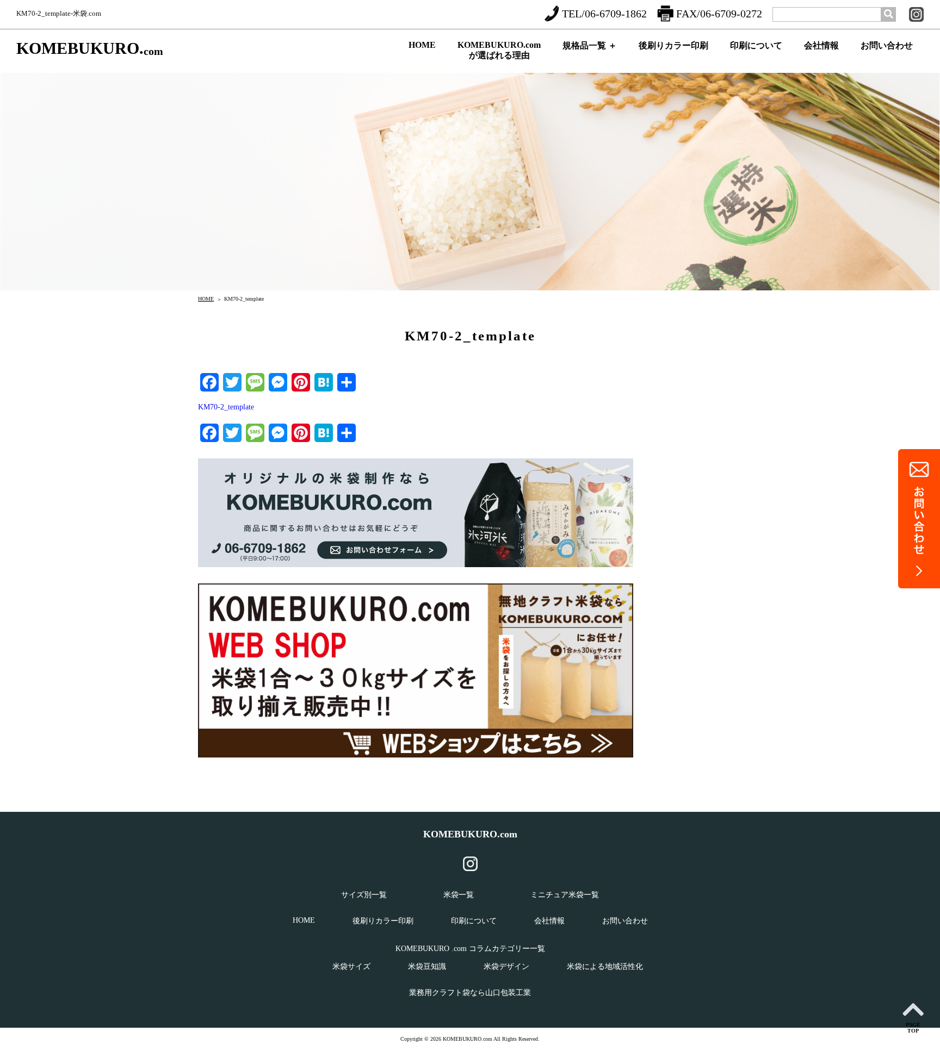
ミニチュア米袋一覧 (564, 895)
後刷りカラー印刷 (673, 45)
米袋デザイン (506, 966)
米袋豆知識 (427, 966)
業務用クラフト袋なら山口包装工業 (470, 993)
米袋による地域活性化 (605, 966)
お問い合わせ (887, 45)
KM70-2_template (226, 407)
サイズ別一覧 (364, 895)
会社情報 (821, 45)
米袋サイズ (351, 966)
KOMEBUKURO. (89, 48)
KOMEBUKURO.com (470, 834)
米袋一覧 (458, 895)
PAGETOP (913, 1028)
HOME (422, 44)
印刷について (756, 45)
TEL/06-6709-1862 (604, 14)
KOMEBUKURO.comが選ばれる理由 (499, 50)
